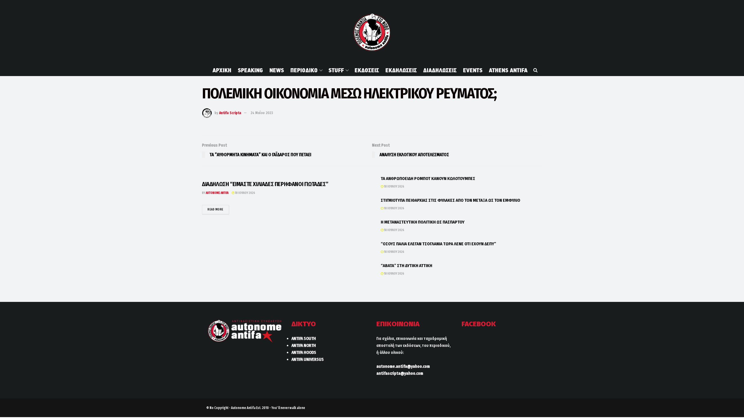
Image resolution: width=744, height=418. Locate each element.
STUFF (336, 70)
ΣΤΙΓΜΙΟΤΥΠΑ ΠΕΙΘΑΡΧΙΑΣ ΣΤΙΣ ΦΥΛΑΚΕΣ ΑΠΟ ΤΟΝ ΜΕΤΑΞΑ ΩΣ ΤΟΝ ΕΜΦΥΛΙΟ (450, 200)
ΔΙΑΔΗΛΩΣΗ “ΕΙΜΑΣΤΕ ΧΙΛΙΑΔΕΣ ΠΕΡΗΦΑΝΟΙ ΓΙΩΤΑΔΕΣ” (265, 184)
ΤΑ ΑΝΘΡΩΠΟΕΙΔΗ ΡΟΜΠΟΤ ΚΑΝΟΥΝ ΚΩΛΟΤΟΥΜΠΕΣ (428, 178)
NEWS (276, 70)
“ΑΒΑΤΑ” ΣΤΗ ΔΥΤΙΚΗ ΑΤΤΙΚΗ (406, 265)
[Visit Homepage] (371, 32)
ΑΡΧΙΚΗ (221, 70)
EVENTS (472, 70)
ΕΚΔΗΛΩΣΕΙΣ (401, 70)
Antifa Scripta (230, 113)
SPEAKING (250, 70)
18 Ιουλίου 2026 (244, 193)
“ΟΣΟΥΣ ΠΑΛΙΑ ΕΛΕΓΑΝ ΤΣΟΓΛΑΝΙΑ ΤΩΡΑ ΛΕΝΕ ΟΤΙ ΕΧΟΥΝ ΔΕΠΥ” (438, 243)
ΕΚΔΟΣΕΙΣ (367, 70)
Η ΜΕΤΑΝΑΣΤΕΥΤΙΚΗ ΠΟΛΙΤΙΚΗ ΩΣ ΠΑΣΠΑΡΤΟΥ (422, 222)
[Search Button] (535, 70)
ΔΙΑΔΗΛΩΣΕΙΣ (440, 70)
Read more (218, 209)
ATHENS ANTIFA (508, 70)
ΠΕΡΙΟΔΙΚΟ (304, 70)
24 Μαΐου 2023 (262, 113)
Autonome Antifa (217, 193)
